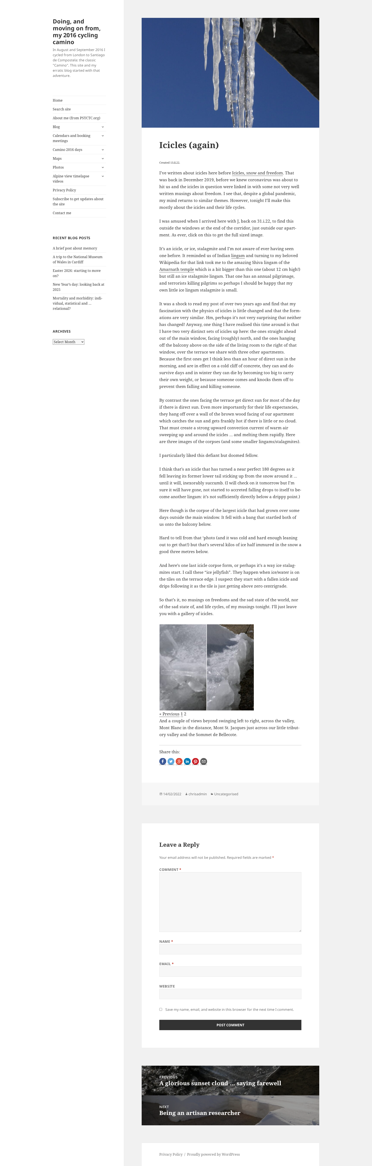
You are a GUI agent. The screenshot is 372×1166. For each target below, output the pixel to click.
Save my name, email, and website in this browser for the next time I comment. (229, 1009)
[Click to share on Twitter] (170, 761)
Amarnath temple (176, 269)
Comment (170, 869)
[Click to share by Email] (203, 761)
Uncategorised (226, 794)
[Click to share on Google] (179, 761)
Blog (56, 126)
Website (167, 986)
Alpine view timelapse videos (71, 179)
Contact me (62, 213)
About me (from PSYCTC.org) (76, 118)
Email (166, 963)
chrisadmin (198, 794)
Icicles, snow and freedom (257, 173)
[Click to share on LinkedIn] (187, 761)
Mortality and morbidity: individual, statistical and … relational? (77, 303)
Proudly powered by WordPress (213, 1154)
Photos (58, 167)
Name (166, 941)
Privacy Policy (64, 190)
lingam (238, 255)
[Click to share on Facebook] (162, 761)
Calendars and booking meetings (71, 138)
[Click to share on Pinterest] (195, 761)
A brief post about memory (75, 248)
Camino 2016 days (67, 149)
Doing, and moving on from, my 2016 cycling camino (77, 31)
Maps (57, 158)
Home (58, 100)
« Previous (169, 714)
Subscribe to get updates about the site (78, 201)
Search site (62, 109)
